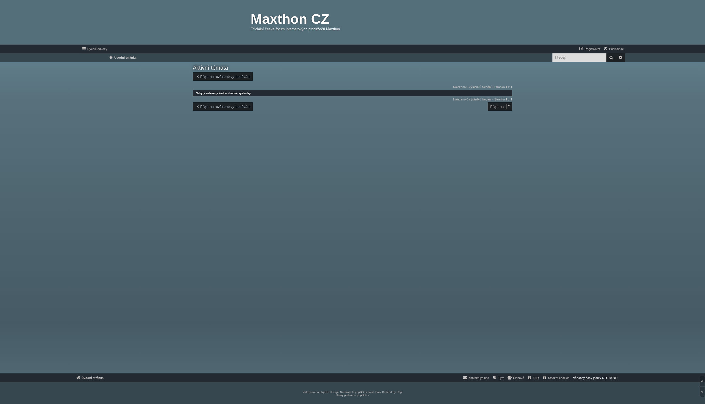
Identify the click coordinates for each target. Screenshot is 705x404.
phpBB (324, 392)
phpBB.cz (363, 395)
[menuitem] (613, 49)
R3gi (399, 392)
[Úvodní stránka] (219, 22)
